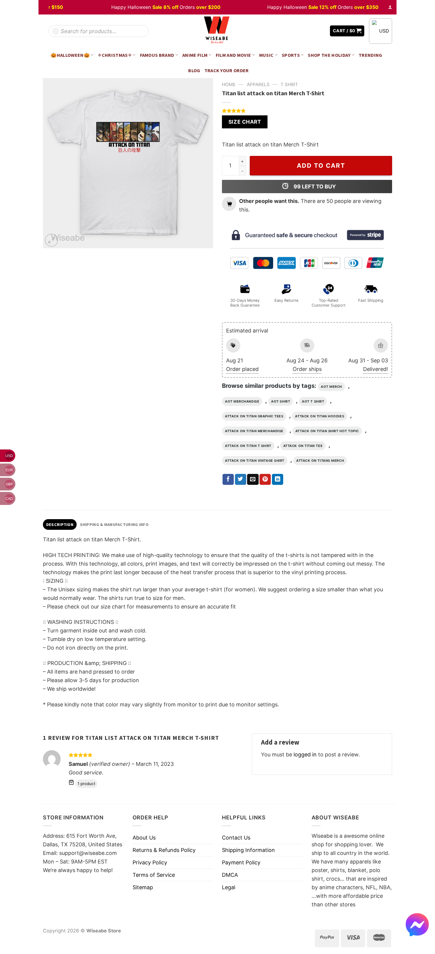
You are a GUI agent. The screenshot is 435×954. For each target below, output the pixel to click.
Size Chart (244, 122)
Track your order (226, 70)
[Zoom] (51, 240)
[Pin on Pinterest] (265, 479)
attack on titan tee (303, 446)
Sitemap (143, 887)
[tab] (60, 524)
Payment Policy (241, 862)
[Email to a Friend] (252, 479)
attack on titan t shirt (248, 446)
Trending (370, 55)
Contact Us (236, 837)
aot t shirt (313, 401)
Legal (228, 887)
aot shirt (280, 401)
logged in (305, 754)
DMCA (230, 875)
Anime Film (194, 55)
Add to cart (321, 165)
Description (59, 524)
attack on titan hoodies (319, 416)
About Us (144, 837)
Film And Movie (233, 55)
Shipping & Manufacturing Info (114, 524)
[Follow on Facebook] (303, 31)
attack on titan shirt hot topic (327, 431)
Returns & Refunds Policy (164, 850)
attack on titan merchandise (254, 431)
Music (266, 55)
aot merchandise (242, 401)
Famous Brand (157, 55)
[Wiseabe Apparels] (217, 30)
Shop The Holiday (329, 55)
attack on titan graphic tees (254, 416)
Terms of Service (154, 875)
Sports (291, 55)
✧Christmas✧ (115, 55)
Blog (194, 70)
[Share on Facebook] (228, 479)
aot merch (331, 387)
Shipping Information (248, 850)
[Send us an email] (321, 31)
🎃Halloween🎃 (70, 55)
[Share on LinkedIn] (277, 479)
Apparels (258, 84)
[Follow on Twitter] (312, 31)
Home (229, 84)
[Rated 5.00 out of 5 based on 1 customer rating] (307, 110)
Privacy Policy (150, 862)
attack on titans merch (320, 461)
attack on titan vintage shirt (254, 461)
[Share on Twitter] (240, 479)
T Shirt (289, 84)
